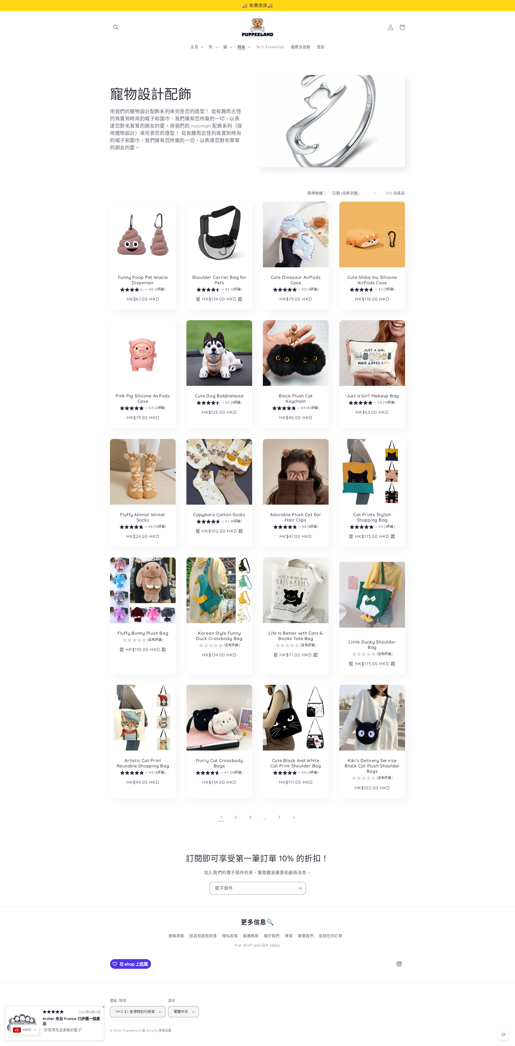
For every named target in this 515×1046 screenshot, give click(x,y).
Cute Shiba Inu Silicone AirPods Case (372, 280)
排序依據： (317, 193)
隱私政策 (230, 935)
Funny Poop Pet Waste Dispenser (143, 280)
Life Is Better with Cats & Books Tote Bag (295, 635)
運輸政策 (176, 935)
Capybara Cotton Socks (219, 514)
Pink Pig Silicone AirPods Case (143, 398)
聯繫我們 (306, 935)
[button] (116, 27)
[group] (142, 290)
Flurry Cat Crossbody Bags (219, 763)
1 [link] (221, 817)
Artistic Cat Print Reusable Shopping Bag (143, 763)
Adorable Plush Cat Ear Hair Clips (295, 517)
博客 (289, 935)
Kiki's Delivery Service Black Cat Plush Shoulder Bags (372, 766)
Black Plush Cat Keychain (296, 398)
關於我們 (271, 935)
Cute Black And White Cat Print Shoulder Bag (295, 763)
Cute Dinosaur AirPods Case (296, 280)
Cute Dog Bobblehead (219, 395)
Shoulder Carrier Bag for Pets (219, 280)
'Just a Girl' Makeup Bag (372, 395)
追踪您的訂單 (331, 935)
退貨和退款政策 (203, 935)
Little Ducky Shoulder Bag (372, 644)
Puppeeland (132, 1030)
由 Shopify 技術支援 (156, 1030)
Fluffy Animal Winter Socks (142, 517)
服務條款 (251, 935)
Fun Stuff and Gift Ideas (257, 945)
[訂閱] (300, 888)
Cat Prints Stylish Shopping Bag (372, 517)
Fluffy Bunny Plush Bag (142, 633)
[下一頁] (294, 817)
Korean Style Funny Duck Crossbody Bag (219, 635)
